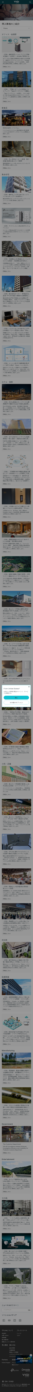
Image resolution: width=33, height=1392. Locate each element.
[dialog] (16, 696)
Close (29, 686)
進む (16, 698)
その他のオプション (16, 702)
